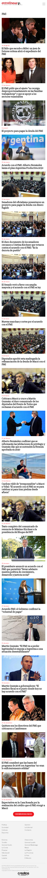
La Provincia (29, 853)
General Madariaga (31, 845)
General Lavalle (30, 842)
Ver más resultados (23, 814)
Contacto (28, 830)
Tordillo (4, 842)
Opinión (27, 825)
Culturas (5, 830)
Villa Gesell (5, 853)
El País (27, 855)
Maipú (27, 847)
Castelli (4, 855)
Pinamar (4, 850)
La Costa (5, 847)
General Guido (7, 845)
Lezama (4, 858)
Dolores (4, 840)
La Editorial (28, 827)
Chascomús (29, 840)
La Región (28, 850)
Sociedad (5, 827)
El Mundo (28, 858)
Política (4, 825)
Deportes (5, 833)
